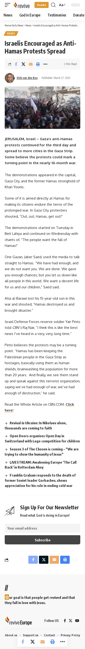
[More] (45, 64)
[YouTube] (77, 621)
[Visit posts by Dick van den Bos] (10, 78)
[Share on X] (23, 64)
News (11, 33)
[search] (53, 5)
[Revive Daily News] (21, 5)
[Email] (30, 64)
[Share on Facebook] (16, 64)
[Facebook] (65, 621)
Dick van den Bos (27, 78)
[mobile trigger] (9, 5)
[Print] (38, 64)
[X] (70, 621)
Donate (41, 4)
